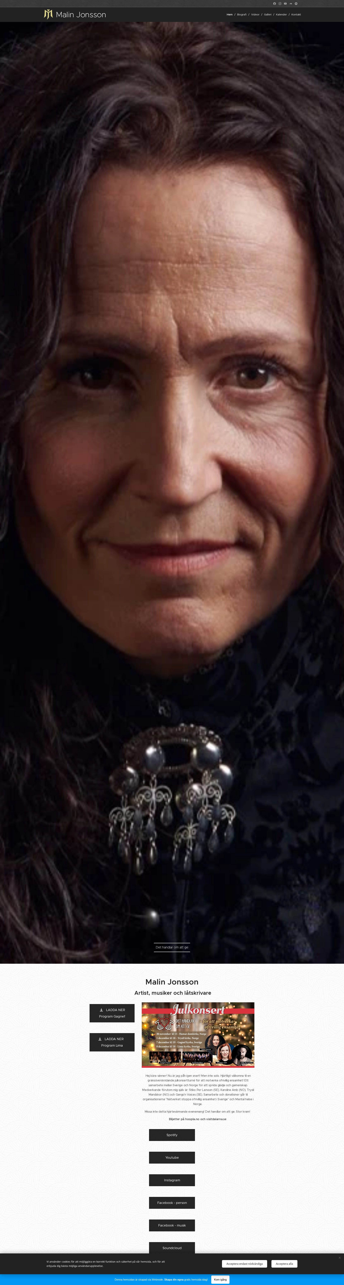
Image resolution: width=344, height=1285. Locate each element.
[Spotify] (296, 4)
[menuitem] (230, 14)
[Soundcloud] (290, 4)
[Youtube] (285, 4)
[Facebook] (274, 4)
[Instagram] (280, 4)
